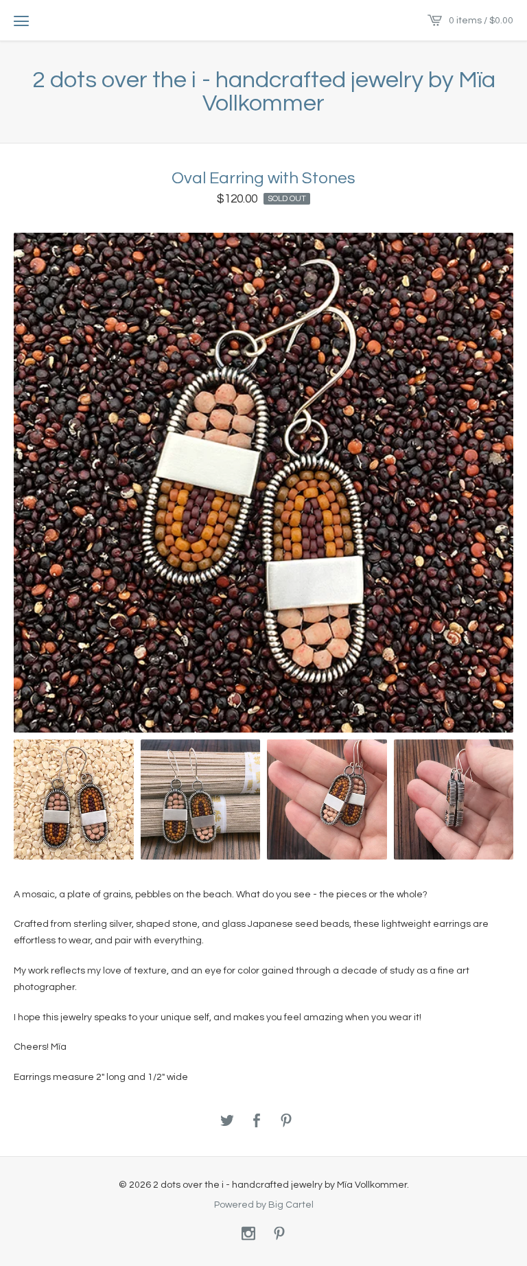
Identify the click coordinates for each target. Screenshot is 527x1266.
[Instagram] (248, 1234)
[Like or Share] (257, 1121)
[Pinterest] (279, 1234)
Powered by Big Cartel (264, 1204)
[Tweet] (227, 1121)
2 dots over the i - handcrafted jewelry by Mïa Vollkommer (263, 92)
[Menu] (21, 20)
